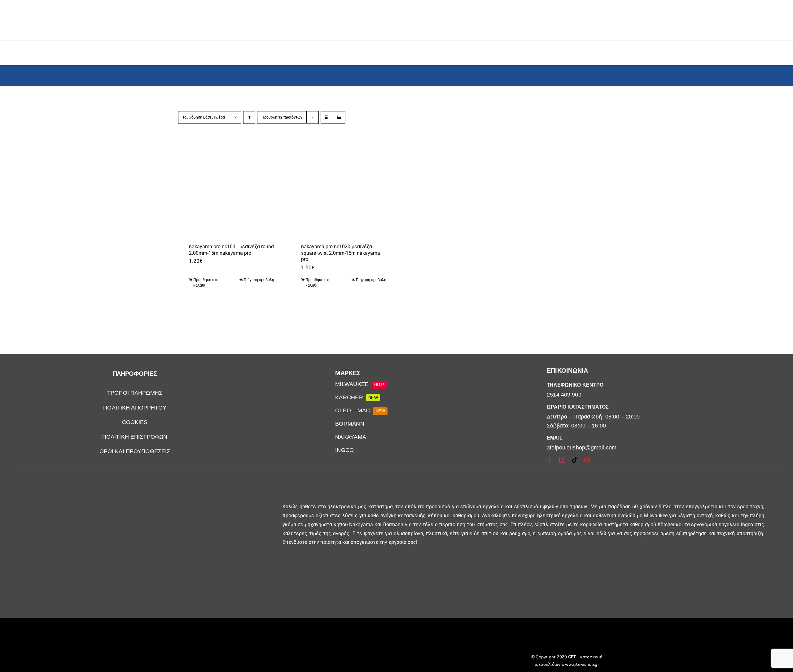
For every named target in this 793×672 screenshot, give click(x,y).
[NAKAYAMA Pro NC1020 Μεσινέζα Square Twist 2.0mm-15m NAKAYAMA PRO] (340, 187)
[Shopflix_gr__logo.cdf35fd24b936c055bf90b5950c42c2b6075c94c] (226, 635)
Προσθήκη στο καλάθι (205, 283)
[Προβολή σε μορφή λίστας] (339, 117)
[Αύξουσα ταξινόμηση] (249, 117)
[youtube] (587, 460)
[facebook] (550, 460)
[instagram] (562, 460)
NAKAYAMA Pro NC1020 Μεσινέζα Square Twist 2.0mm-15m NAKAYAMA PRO (340, 253)
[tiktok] (575, 460)
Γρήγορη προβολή (259, 280)
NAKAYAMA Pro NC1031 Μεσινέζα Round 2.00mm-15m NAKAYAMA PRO (231, 250)
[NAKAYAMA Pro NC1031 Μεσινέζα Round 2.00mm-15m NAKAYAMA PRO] (228, 187)
